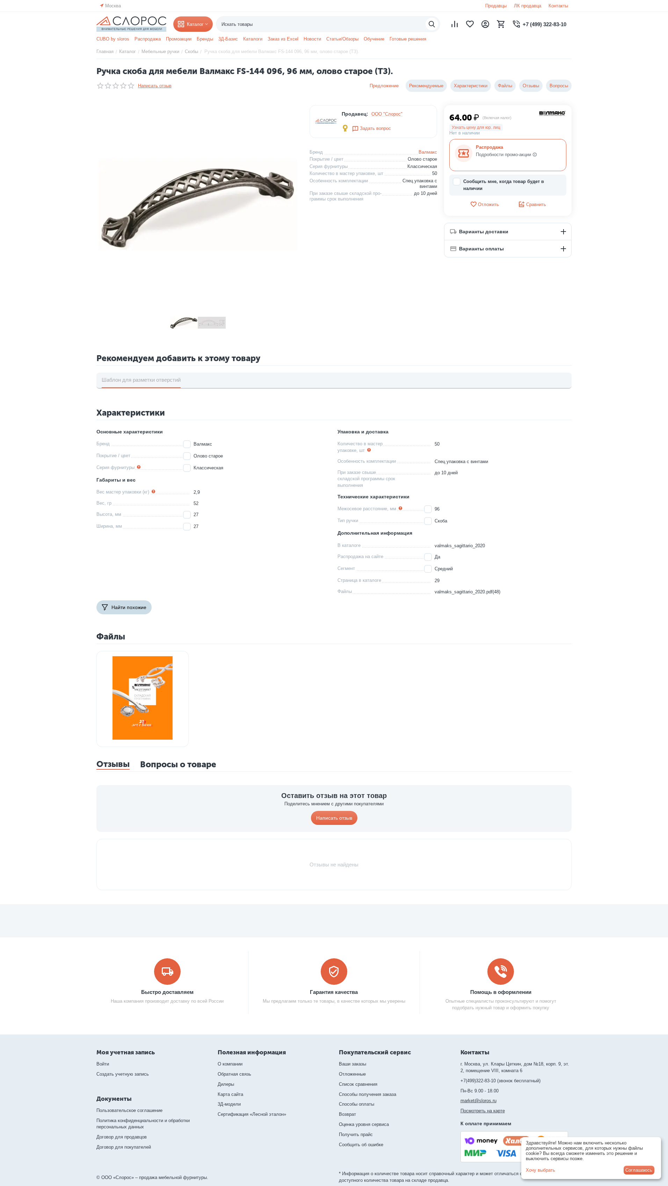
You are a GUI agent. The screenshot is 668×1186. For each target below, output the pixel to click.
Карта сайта (230, 1094)
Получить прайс (356, 1134)
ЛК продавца (527, 5)
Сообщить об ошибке (361, 1144)
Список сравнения (358, 1084)
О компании (230, 1064)
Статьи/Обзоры (342, 39)
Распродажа (148, 39)
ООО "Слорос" (386, 114)
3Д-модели (229, 1104)
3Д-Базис (228, 39)
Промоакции (178, 39)
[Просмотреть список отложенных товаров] (469, 24)
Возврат (347, 1114)
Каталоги (252, 39)
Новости (312, 39)
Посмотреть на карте (482, 1110)
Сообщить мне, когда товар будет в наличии (503, 185)
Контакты (558, 5)
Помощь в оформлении (500, 992)
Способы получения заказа (367, 1094)
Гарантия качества (334, 992)
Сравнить (536, 204)
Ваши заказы (352, 1064)
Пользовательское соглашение (129, 1110)
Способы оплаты (356, 1104)
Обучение (374, 39)
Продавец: (355, 114)
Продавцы (496, 5)
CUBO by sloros (112, 39)
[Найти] (432, 24)
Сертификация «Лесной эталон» (252, 1114)
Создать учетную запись (122, 1074)
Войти (102, 1064)
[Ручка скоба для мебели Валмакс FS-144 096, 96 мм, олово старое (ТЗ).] (197, 204)
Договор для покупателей (123, 1147)
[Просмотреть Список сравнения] (454, 24)
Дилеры (226, 1084)
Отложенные (352, 1074)
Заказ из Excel (283, 39)
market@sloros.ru (478, 1100)
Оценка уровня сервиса (364, 1124)
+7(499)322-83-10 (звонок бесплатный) (500, 1080)
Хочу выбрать (540, 1170)
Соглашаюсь (638, 1170)
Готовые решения (408, 39)
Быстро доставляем (167, 992)
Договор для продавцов (121, 1137)
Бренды (205, 39)
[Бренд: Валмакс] (552, 113)
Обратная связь (234, 1074)
